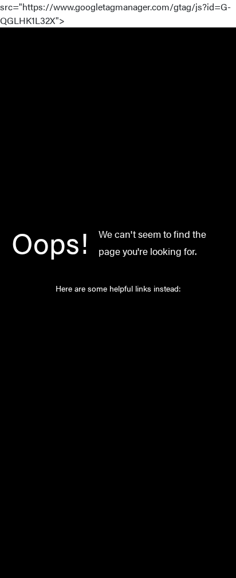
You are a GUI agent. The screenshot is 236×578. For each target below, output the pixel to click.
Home (103, 312)
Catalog (106, 336)
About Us (109, 384)
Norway (106, 360)
